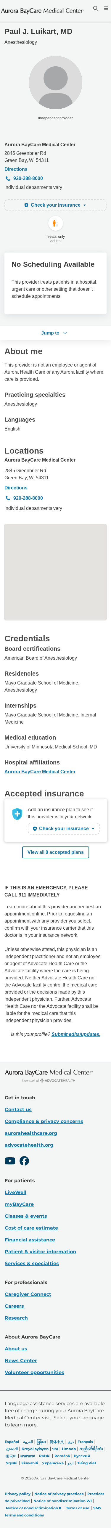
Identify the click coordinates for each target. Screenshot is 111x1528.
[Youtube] (10, 1161)
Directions (16, 169)
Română (62, 1456)
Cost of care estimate (31, 1228)
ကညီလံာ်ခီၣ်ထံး (91, 1449)
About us (16, 1349)
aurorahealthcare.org (31, 1133)
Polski (45, 1456)
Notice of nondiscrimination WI (62, 1501)
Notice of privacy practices (58, 1494)
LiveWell (15, 1192)
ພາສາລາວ (27, 1456)
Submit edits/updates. (76, 1034)
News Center (21, 1360)
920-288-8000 (28, 178)
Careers (14, 1306)
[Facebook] (24, 1161)
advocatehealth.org (29, 1145)
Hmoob (69, 1449)
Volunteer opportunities (34, 1372)
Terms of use (77, 1508)
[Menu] (105, 8)
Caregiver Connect (28, 1294)
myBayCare (19, 1204)
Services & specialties (32, 1263)
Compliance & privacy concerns (44, 1121)
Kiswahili (29, 1463)
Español (12, 1441)
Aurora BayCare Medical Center (39, 144)
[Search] (95, 8)
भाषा (55, 1449)
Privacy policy (17, 1494)
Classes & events (26, 1216)
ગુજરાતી (12, 1449)
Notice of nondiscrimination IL (34, 1508)
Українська (53, 1463)
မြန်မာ (41, 1441)
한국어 (11, 1456)
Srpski (11, 1463)
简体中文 (57, 1441)
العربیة (28, 1441)
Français (85, 1441)
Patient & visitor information (40, 1251)
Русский (82, 1456)
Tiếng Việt (86, 1463)
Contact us (18, 1109)
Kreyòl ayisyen (35, 1449)
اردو (70, 1463)
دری (71, 1441)
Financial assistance (30, 1240)
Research (16, 1318)
